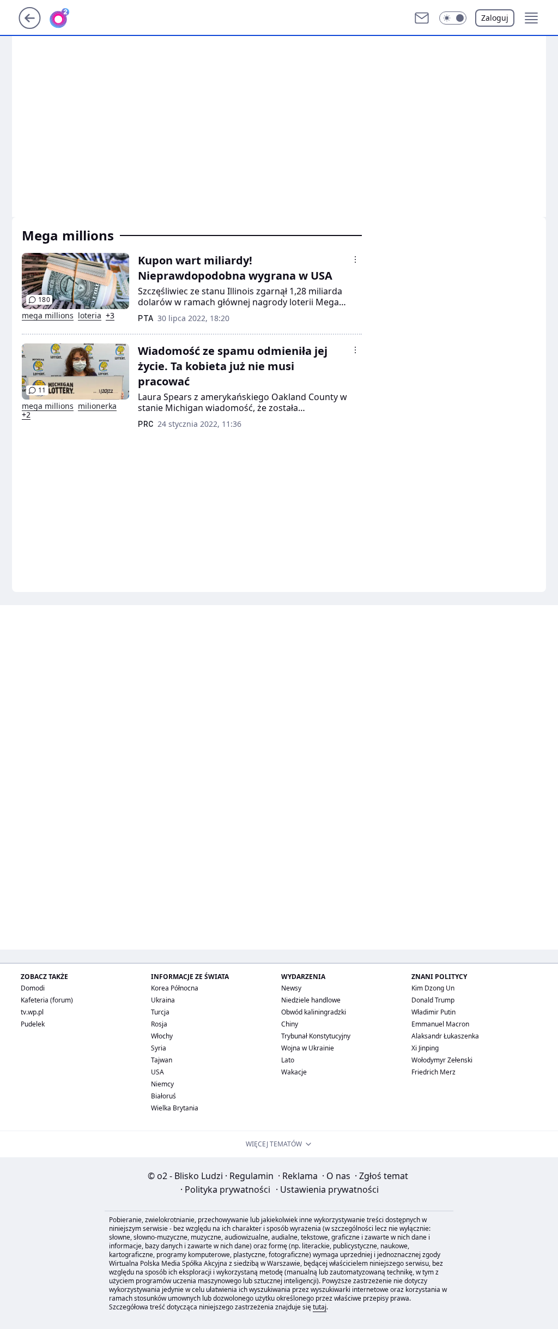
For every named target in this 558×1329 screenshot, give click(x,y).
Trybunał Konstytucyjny (315, 1036)
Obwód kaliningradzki (313, 1012)
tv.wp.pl (32, 1012)
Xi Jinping (425, 1048)
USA (157, 1072)
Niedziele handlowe (311, 1000)
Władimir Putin (433, 1012)
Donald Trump (432, 1000)
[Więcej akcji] (355, 259)
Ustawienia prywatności (327, 1189)
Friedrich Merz (433, 1072)
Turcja (160, 1012)
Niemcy (162, 1084)
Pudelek (33, 1024)
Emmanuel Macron (440, 1024)
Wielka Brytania (174, 1108)
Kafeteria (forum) (47, 1000)
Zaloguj (494, 18)
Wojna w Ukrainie (307, 1048)
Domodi (33, 988)
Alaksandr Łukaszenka (445, 1036)
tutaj (319, 1307)
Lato (287, 1060)
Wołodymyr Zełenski (441, 1060)
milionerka (97, 406)
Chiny (289, 1024)
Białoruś (163, 1096)
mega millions (48, 315)
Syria (158, 1048)
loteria (89, 315)
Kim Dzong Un (432, 988)
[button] (452, 18)
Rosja (159, 1024)
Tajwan (161, 1060)
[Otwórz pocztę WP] (421, 18)
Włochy (162, 1036)
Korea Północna (174, 988)
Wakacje (294, 1072)
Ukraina (163, 1000)
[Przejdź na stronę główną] (30, 26)
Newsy (291, 988)
